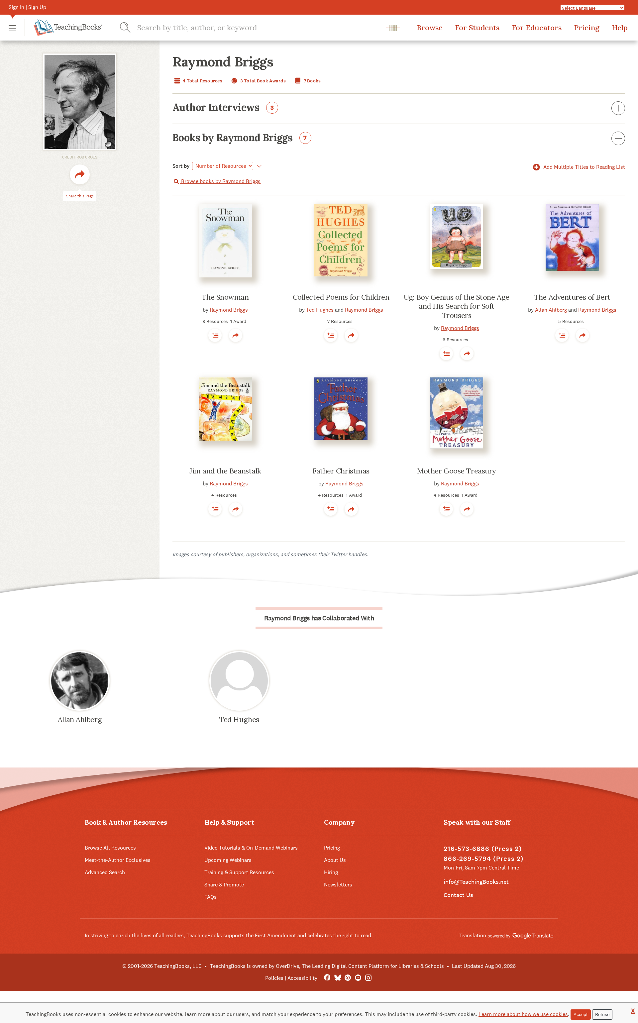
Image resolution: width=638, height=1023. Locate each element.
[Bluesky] (337, 977)
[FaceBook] (327, 977)
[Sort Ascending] (258, 166)
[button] (12, 28)
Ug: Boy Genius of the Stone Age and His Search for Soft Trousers (456, 306)
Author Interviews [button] (223, 108)
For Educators (537, 27)
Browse (430, 27)
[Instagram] (368, 977)
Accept (581, 1014)
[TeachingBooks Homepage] (63, 27)
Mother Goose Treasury (456, 470)
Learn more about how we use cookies (523, 1014)
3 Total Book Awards (262, 81)
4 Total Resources (202, 81)
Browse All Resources (110, 847)
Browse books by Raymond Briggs (220, 181)
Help (620, 27)
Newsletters (338, 884)
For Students (477, 27)
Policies (274, 977)
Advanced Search (105, 872)
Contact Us (458, 895)
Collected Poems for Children (341, 297)
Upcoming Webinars (228, 860)
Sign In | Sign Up (27, 7)
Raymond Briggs (229, 309)
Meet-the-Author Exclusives (118, 860)
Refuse (602, 1014)
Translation (473, 935)
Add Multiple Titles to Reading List (583, 166)
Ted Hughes (320, 309)
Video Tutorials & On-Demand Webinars (251, 847)
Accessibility (302, 977)
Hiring (331, 872)
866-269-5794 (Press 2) (484, 858)
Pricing (586, 27)
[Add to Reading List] (215, 335)
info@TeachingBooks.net (476, 881)
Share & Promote (224, 884)
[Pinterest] (347, 977)
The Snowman (225, 297)
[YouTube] (358, 977)
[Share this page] (80, 175)
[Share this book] (235, 335)
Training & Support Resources (239, 872)
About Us (335, 860)
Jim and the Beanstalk (225, 470)
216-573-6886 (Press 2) (483, 848)
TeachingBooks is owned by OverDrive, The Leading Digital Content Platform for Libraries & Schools (327, 966)
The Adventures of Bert (572, 297)
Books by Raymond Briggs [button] (239, 138)
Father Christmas (341, 470)
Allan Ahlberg (551, 309)
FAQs (210, 896)
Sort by (181, 165)
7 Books (311, 81)
